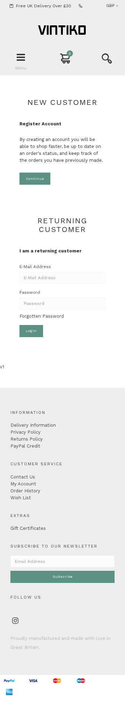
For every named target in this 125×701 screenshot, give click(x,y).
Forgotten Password (41, 316)
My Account (23, 483)
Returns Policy (26, 439)
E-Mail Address (35, 266)
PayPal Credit (25, 446)
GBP (111, 5)
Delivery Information (33, 425)
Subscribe (63, 576)
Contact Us (22, 476)
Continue (35, 179)
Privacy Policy (25, 432)
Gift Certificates (28, 528)
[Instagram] (15, 621)
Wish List (20, 497)
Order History (25, 490)
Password (29, 292)
